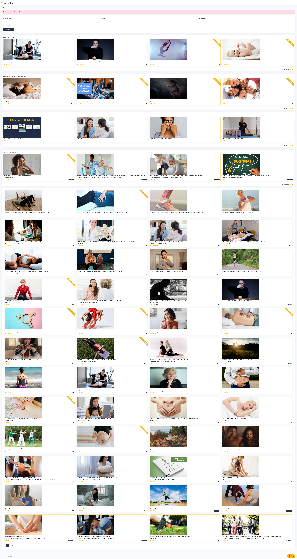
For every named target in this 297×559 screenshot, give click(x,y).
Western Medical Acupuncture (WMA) (16, 536)
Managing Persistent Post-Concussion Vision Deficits (94, 536)
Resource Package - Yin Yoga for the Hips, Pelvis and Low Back (97, 359)
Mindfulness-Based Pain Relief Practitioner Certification (22, 359)
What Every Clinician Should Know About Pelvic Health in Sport (170, 100)
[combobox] (51, 21)
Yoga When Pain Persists (230, 477)
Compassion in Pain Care (157, 477)
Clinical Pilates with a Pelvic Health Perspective (20, 477)
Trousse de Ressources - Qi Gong (15, 448)
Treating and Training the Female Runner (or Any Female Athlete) (243, 271)
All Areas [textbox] (6, 21)
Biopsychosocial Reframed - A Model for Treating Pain (167, 241)
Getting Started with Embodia (13, 139)
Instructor (103, 18)
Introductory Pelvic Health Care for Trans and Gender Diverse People (27, 330)
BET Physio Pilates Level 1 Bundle (233, 139)
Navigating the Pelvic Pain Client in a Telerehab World (94, 418)
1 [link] (7, 545)
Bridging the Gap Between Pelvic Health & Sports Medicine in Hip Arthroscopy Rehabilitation (106, 241)
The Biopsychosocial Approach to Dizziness (17, 176)
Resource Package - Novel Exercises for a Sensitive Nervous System (26, 389)
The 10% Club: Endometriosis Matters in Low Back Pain (20, 100)
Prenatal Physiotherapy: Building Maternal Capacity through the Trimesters (174, 418)
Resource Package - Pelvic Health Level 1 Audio (164, 448)
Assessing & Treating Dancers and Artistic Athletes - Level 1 (169, 359)
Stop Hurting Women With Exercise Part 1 (18, 507)
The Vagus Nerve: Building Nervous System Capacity (239, 507)
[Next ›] (292, 70)
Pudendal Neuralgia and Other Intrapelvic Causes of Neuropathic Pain (27, 271)
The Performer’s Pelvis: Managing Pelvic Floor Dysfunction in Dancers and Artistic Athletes (106, 330)
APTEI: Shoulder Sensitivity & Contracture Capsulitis (166, 271)
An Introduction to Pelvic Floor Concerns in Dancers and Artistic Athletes (173, 61)
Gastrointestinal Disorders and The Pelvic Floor (93, 507)
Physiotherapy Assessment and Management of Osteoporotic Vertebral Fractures (176, 176)
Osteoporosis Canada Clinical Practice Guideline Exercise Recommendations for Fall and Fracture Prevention (111, 176)
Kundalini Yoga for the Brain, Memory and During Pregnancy (168, 300)
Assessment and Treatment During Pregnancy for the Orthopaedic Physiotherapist (104, 212)
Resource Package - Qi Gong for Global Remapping (238, 359)
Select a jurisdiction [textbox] (204, 21)
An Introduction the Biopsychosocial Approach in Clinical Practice (244, 100)
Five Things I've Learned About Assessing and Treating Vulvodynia (98, 477)
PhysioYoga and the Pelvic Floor (15, 300)
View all (24, 76)
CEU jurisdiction (202, 18)
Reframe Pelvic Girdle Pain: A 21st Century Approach (20, 61)
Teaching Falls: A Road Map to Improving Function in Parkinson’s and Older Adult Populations (252, 536)
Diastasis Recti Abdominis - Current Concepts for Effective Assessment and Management (250, 389)
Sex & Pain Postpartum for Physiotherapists (236, 448)
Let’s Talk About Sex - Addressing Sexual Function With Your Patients (99, 300)
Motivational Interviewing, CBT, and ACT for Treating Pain (23, 241)
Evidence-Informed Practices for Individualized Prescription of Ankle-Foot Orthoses (176, 212)
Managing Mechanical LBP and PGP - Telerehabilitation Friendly (242, 330)
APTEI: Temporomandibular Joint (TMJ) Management (92, 61)
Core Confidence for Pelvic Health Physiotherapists (94, 448)
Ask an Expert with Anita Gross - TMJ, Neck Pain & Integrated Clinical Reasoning (247, 176)
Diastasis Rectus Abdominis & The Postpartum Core (21, 418)
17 (23, 545)
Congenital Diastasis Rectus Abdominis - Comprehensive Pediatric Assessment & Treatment (251, 61)
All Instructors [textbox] (105, 21)
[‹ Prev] (290, 70)
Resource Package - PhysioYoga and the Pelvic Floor (239, 212)
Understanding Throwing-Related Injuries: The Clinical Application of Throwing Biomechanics (179, 507)
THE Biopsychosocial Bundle (85, 139)
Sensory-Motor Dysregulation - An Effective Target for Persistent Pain (27, 212)
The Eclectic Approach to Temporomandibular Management (168, 330)
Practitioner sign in (291, 2)
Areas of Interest (7, 18)
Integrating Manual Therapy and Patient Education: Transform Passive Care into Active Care (106, 100)
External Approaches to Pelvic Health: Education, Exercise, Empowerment (100, 271)
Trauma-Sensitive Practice (158, 389)
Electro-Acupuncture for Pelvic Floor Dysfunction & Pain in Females (244, 241)
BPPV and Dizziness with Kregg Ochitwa (162, 139)
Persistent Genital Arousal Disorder (234, 418)
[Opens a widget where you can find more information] (291, 556)
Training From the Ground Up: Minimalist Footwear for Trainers (170, 536)
